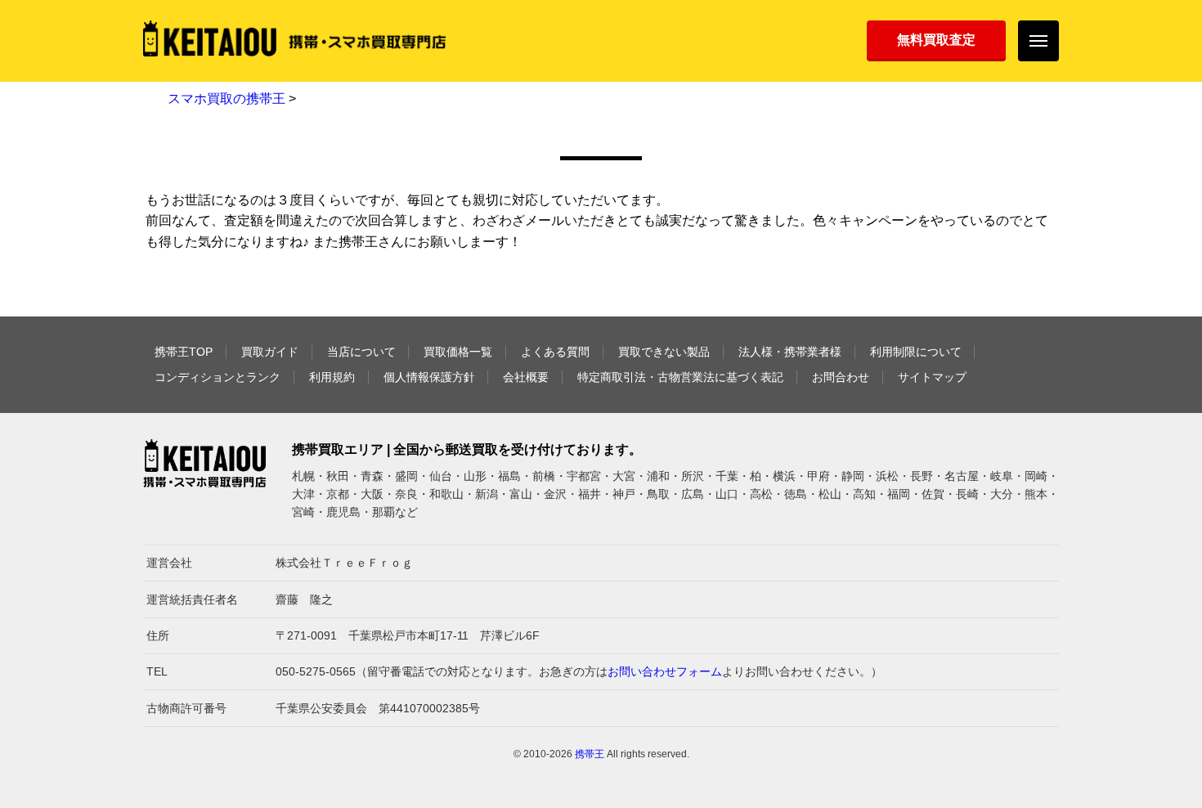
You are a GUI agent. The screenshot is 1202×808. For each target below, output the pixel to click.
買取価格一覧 (458, 351)
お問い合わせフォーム (665, 671)
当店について (361, 351)
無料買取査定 (936, 40)
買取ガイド (269, 351)
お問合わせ (840, 377)
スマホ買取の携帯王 (226, 98)
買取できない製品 (664, 351)
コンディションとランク (217, 377)
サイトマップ (932, 377)
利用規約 (332, 377)
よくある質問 (555, 351)
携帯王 (589, 754)
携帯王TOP (184, 351)
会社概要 (526, 377)
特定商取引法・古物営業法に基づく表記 (680, 377)
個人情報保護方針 (429, 377)
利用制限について (916, 351)
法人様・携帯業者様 (789, 351)
